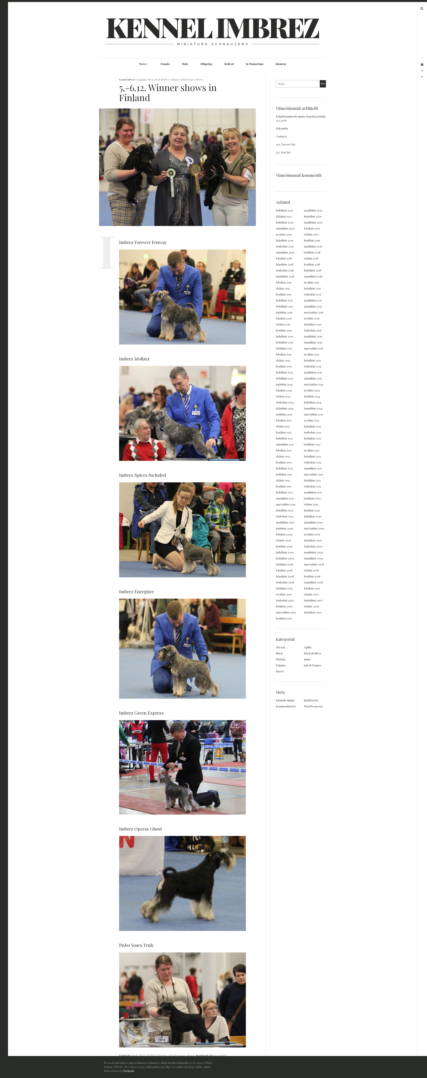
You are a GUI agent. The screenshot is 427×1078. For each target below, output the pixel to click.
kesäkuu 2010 (312, 510)
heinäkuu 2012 (312, 456)
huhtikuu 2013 (284, 438)
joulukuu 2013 (284, 414)
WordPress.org (313, 706)
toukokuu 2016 (313, 330)
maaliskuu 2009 (313, 552)
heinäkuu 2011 (312, 480)
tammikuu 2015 (313, 378)
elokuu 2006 (311, 606)
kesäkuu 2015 (284, 366)
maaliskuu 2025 (313, 210)
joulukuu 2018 (312, 252)
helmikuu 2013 (312, 438)
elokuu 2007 (311, 594)
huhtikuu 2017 (284, 300)
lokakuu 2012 (284, 450)
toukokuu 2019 (285, 246)
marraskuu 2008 (314, 564)
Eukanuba (282, 128)
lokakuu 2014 (284, 390)
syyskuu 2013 (311, 420)
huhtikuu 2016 (284, 336)
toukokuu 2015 (312, 366)
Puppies (281, 665)
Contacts (281, 136)
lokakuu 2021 (284, 216)
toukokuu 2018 (284, 270)
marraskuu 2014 (313, 384)
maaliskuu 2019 (313, 246)
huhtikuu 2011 (284, 492)
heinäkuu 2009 (313, 540)
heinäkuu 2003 (313, 612)
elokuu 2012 (283, 456)
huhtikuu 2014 (312, 402)
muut (307, 659)
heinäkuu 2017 (312, 288)
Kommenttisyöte (286, 706)
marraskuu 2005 (286, 612)
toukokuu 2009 (313, 546)
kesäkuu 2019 (312, 240)
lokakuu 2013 (283, 420)
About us (280, 64)
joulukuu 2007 (284, 588)
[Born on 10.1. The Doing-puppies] (422, 77)
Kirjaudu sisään (285, 700)
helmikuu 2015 (284, 378)
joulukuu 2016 (284, 312)
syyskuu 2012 (311, 450)
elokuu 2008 (311, 570)
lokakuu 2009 (284, 534)
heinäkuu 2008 (285, 576)
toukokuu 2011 (312, 486)
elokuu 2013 (283, 426)
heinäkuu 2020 (313, 216)
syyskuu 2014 (312, 390)
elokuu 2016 (283, 324)
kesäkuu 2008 (312, 576)
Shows (199, 79)
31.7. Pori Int (283, 152)
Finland (174, 79)
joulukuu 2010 (312, 498)
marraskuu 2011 (313, 474)
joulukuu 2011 (284, 474)
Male (185, 64)
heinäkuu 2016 (312, 324)
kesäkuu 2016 (284, 330)
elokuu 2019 (311, 234)
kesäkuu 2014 (312, 396)
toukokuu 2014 (285, 402)
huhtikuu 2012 (284, 468)
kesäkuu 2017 (283, 294)
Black (150, 79)
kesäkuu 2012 (284, 462)
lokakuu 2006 (284, 606)
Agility (308, 647)
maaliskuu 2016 (313, 336)
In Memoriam (254, 64)
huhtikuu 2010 (312, 516)
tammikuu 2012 (313, 468)
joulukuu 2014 (284, 384)
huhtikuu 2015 (284, 372)
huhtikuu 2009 (285, 552)
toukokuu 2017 (312, 294)
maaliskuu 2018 (285, 276)
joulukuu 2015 (284, 348)
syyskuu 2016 (312, 318)
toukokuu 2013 (312, 432)
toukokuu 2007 (285, 600)
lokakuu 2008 (284, 570)
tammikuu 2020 (285, 228)
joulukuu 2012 (312, 444)
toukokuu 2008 (285, 582)
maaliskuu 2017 (313, 300)
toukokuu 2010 (285, 516)
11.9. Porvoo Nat (285, 144)
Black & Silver (162, 79)
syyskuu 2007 (284, 594)
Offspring (206, 64)
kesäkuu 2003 (284, 618)
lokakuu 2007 (312, 588)
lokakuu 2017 (283, 282)
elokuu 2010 (311, 504)
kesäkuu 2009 (284, 546)
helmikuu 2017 (284, 306)
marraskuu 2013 (313, 414)
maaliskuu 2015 (313, 372)
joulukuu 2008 (284, 564)
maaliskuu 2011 (313, 492)
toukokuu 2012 (312, 462)
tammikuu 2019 (285, 252)
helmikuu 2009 (285, 558)
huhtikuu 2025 (284, 210)
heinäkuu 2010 (284, 510)
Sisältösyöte (311, 700)
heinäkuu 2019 (284, 240)
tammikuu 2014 (313, 408)
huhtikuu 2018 (312, 270)
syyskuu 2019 (284, 234)
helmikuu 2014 (284, 408)
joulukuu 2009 (284, 528)
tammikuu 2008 (313, 582)
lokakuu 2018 (284, 258)
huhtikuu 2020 (285, 222)
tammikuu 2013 (285, 444)
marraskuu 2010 (286, 504)
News (143, 64)
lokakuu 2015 (283, 354)
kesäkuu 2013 (284, 432)
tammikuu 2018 (313, 276)
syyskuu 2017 (311, 282)
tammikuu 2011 (285, 498)
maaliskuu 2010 (285, 522)
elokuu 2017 (283, 288)
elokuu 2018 (311, 258)
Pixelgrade (128, 1071)
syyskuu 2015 (311, 354)
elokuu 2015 (283, 360)
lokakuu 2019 (312, 228)
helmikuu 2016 (284, 342)
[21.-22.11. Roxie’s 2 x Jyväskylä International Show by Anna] (422, 71)
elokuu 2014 (283, 396)
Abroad (280, 647)
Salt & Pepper (187, 79)
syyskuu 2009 (312, 534)
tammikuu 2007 (313, 600)
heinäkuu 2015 (312, 360)
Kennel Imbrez (212, 26)
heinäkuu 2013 (312, 426)
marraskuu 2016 (313, 312)
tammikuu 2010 (313, 522)
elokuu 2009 (283, 540)
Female (165, 64)
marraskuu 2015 (313, 348)
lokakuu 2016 (284, 318)
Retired (229, 64)
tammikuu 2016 (313, 342)
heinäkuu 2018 (284, 264)
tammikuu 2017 (313, 306)
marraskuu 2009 (314, 528)
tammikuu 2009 (313, 558)
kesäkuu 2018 (312, 264)
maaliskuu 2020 (313, 222)
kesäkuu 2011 (283, 486)
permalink (220, 1055)
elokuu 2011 (283, 480)
